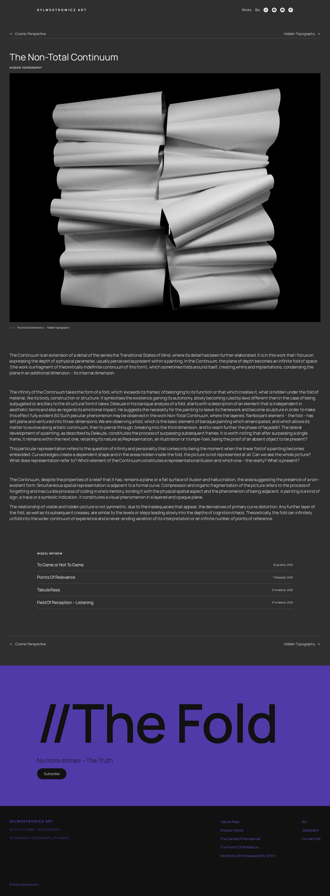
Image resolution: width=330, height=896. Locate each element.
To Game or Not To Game (60, 564)
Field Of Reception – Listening (65, 602)
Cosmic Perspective (30, 33)
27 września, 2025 (282, 590)
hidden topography (26, 67)
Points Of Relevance (56, 577)
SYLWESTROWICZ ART (62, 10)
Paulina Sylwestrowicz (30, 327)
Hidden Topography (299, 33)
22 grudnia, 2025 (283, 564)
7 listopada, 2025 (283, 577)
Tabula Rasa (48, 590)
